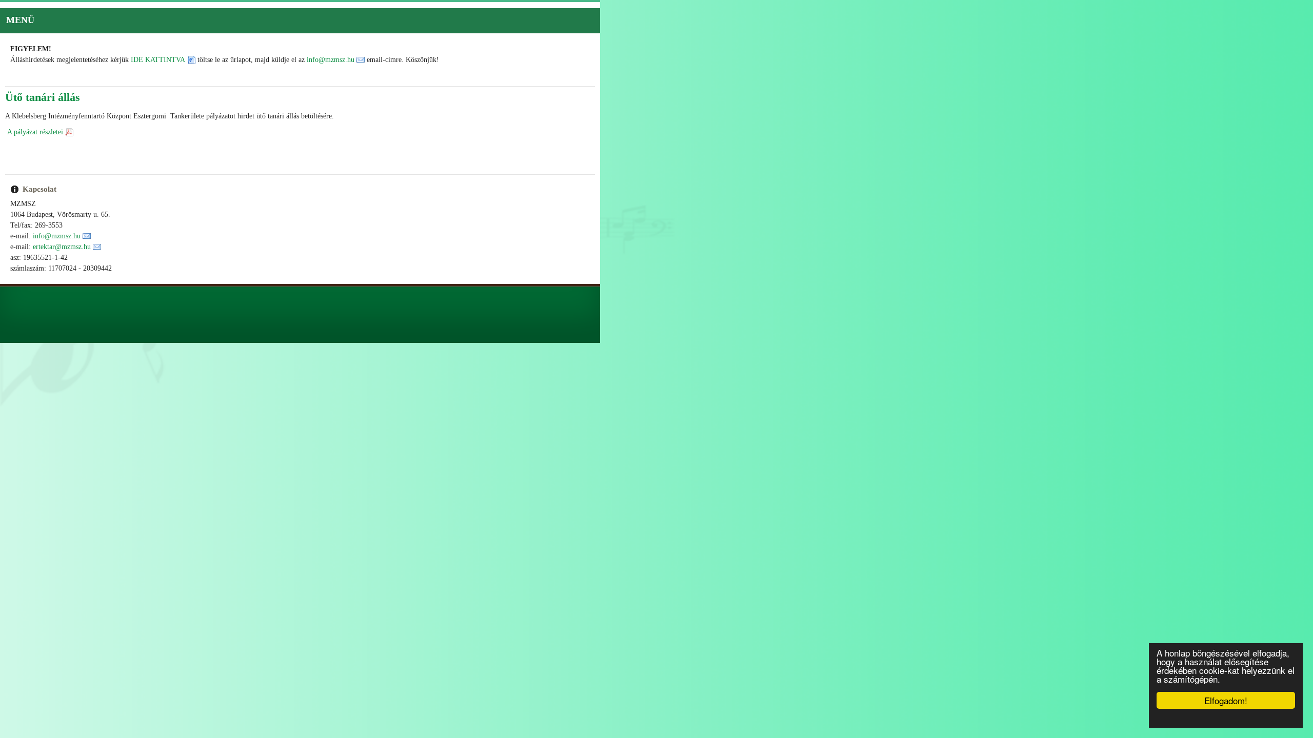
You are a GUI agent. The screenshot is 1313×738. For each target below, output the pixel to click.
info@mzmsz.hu (330, 60)
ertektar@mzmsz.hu (62, 247)
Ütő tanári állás (42, 97)
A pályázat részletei (35, 132)
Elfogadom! (1225, 700)
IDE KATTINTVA (158, 60)
